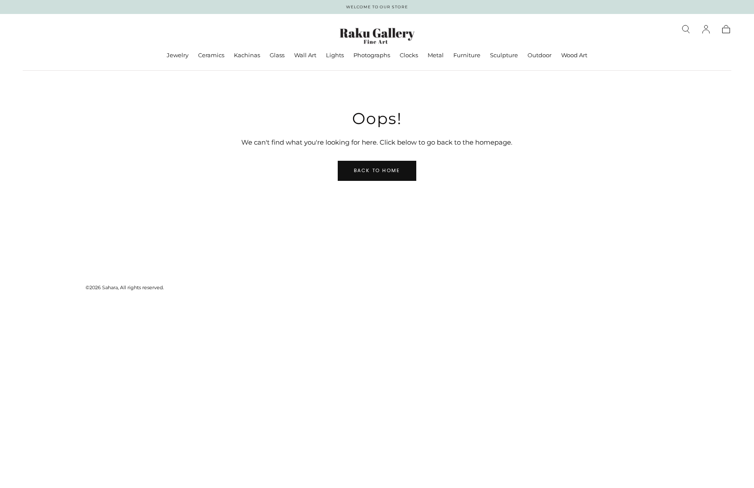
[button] (686, 29)
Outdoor (540, 55)
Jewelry (177, 55)
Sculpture (504, 55)
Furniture (466, 55)
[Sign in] (706, 29)
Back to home (377, 170)
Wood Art (574, 55)
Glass (277, 55)
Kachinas (247, 55)
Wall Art (305, 55)
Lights (335, 55)
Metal (436, 55)
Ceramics (211, 55)
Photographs (371, 55)
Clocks (409, 55)
